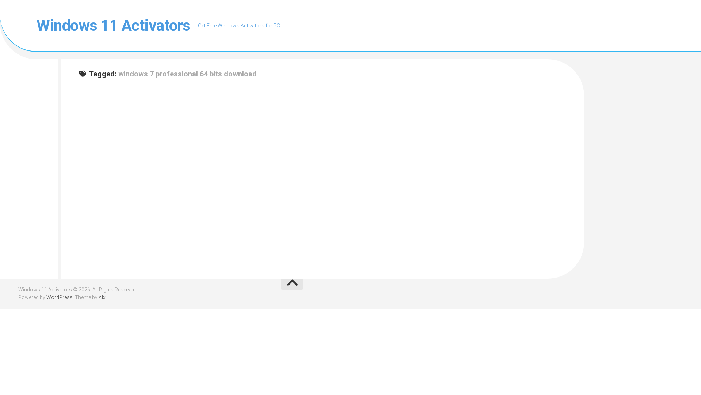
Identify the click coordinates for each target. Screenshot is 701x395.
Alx (102, 297)
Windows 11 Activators (114, 25)
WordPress (59, 297)
